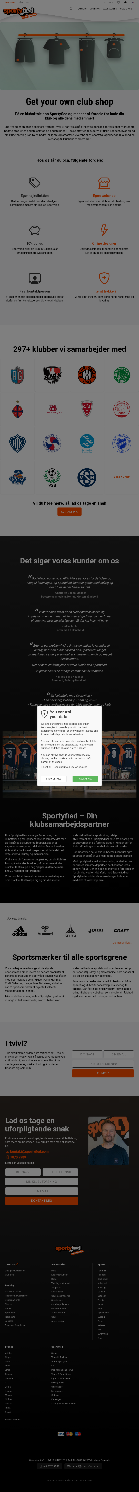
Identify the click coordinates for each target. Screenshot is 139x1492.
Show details (53, 779)
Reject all (46, 767)
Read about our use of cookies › (70, 767)
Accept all (85, 779)
